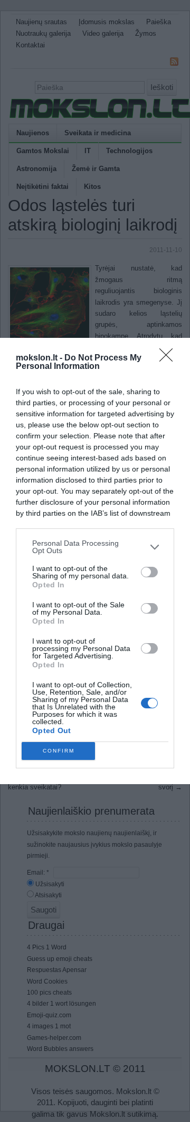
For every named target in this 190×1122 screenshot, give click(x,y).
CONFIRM (58, 751)
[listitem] (95, 546)
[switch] (149, 572)
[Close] (169, 358)
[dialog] (95, 561)
